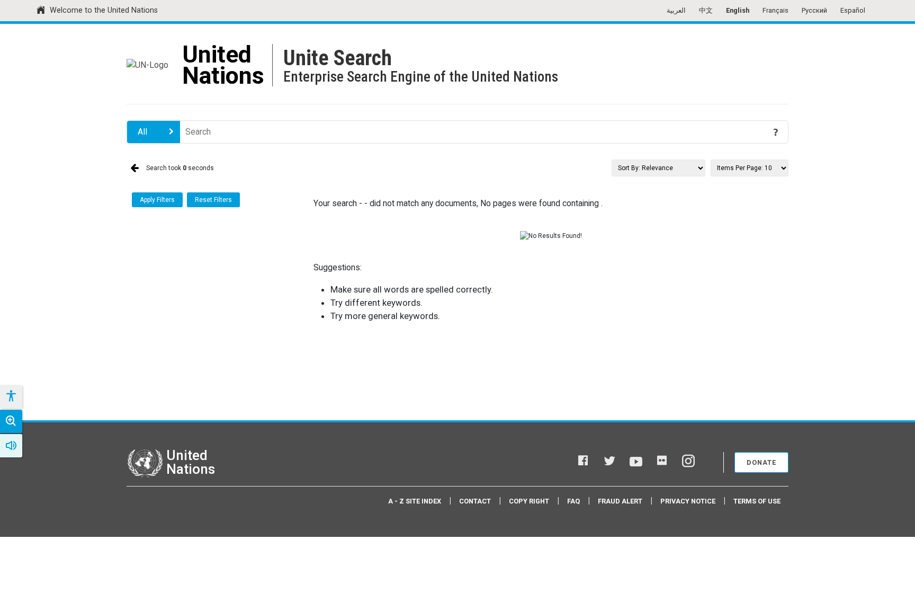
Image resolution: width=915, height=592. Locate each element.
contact (475, 501)
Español (852, 10)
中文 (706, 10)
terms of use (757, 501)
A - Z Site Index (414, 501)
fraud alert (620, 501)
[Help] (776, 132)
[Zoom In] (11, 421)
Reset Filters (213, 200)
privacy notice (687, 501)
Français (775, 10)
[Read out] (11, 445)
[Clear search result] (760, 132)
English (737, 10)
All (142, 132)
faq (573, 501)
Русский (814, 10)
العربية (676, 10)
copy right (529, 501)
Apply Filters (157, 200)
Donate (761, 462)
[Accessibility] (10, 396)
